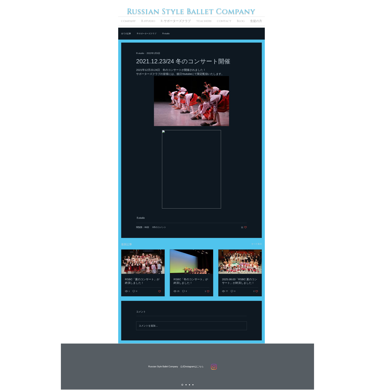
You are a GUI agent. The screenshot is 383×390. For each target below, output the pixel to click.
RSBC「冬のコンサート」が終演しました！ (191, 281)
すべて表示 (256, 244)
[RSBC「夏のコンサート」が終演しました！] (143, 262)
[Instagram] (214, 367)
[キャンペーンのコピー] (189, 384)
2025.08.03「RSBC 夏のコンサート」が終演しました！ (239, 281)
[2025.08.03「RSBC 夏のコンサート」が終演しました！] (240, 262)
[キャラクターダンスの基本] (192, 384)
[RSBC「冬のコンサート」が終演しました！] (191, 262)
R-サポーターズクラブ (146, 33)
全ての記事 (126, 33)
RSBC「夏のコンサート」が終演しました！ (142, 281)
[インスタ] (182, 384)
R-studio (166, 33)
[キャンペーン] (186, 385)
